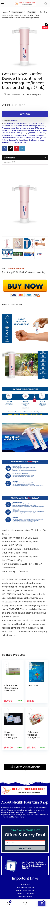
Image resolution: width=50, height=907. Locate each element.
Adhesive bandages (15, 123)
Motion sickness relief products (18, 137)
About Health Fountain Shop (24, 802)
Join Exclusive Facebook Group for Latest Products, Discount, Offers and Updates (34, 865)
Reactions (32, 685)
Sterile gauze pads (36, 140)
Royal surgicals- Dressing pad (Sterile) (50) (11, 736)
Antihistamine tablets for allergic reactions (28, 125)
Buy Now (25, 113)
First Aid (31, 12)
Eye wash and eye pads (27, 130)
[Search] (46, 3)
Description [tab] (9, 157)
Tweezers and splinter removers (14, 142)
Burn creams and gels (25, 128)
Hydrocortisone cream (36, 133)
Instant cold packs (30, 135)
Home (5, 12)
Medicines (17, 12)
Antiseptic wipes (8, 128)
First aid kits (42, 130)
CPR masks (39, 128)
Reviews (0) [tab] (9, 162)
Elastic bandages (9, 130)
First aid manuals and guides (14, 133)
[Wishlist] (25, 903)
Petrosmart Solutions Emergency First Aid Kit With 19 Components (34, 739)
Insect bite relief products (12, 135)
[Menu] (3, 3)
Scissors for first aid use (18, 140)
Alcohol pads (29, 123)
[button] (46, 24)
